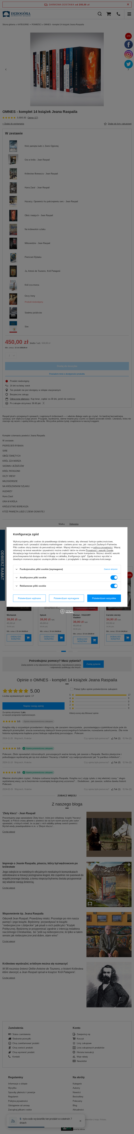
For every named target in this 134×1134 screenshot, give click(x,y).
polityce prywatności (103, 547)
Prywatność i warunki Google (99, 550)
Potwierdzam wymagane (66, 598)
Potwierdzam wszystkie (104, 598)
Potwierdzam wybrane (29, 598)
